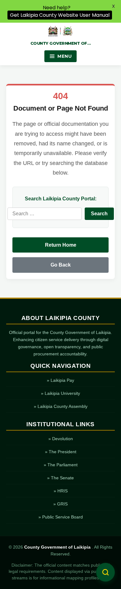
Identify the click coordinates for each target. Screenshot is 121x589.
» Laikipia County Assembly (60, 406)
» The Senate (60, 477)
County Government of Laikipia (58, 547)
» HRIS (61, 490)
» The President (60, 451)
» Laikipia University (60, 393)
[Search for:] (44, 214)
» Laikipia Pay (60, 380)
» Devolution (60, 438)
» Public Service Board (60, 516)
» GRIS (60, 503)
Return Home (60, 245)
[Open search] (105, 572)
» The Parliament (61, 464)
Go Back (61, 264)
